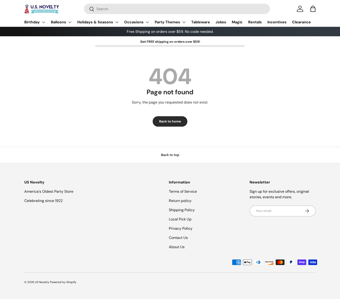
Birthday (32, 22)
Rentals (255, 22)
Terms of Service (183, 191)
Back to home (170, 121)
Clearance (301, 22)
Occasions (134, 22)
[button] (313, 9)
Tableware (200, 22)
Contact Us (178, 237)
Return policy (180, 200)
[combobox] (177, 9)
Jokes (221, 22)
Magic (237, 22)
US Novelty (42, 282)
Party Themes (167, 22)
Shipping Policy (182, 209)
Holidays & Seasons (95, 22)
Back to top (170, 155)
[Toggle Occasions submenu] (147, 22)
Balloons (58, 22)
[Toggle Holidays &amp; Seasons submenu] (117, 22)
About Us (177, 246)
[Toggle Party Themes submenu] (184, 22)
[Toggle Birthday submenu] (43, 22)
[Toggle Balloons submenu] (70, 22)
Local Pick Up (180, 219)
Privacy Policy (180, 228)
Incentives (277, 22)
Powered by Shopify (63, 282)
